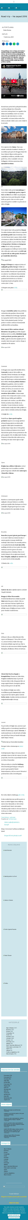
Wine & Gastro (10, 1054)
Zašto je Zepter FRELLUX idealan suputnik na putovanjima (12, 1136)
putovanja (12, 817)
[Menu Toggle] (13, 5)
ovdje (15, 287)
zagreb (7, 1099)
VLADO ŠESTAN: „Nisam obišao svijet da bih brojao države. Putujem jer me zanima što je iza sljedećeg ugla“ (13, 1130)
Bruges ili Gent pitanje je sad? (13, 835)
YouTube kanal (12, 819)
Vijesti (7, 1048)
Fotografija (9, 1033)
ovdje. (11, 414)
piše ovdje (21, 795)
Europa (8, 1031)
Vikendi (8, 1050)
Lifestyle (8, 1038)
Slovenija (7, 1089)
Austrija (7, 1094)
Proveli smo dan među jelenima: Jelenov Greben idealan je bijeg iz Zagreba (14, 1119)
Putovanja (8, 1041)
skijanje (7, 1086)
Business (8, 1029)
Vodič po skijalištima (11, 1052)
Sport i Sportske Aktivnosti (13, 1045)
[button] (4, 5)
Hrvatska (8, 1036)
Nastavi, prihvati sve (14, 1215)
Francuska (8, 1084)
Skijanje (8, 1043)
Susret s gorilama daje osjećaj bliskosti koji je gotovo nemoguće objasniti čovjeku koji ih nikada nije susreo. (14, 1124)
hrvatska (7, 1079)
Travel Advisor (5, 817)
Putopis (8, 1040)
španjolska (8, 1098)
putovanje (7, 1077)
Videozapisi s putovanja (12, 1047)
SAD (6, 1091)
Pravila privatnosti (14, 1217)
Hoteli (7, 1035)
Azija (6, 1096)
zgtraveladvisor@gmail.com (14, 1199)
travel (6, 1092)
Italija (6, 1080)
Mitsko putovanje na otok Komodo (12, 1110)
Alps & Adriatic (10, 1028)
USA (6, 1087)
